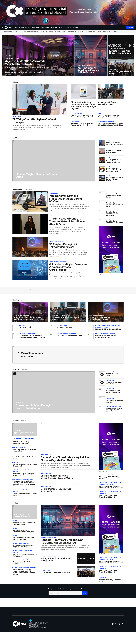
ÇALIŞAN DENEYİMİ (90, 31)
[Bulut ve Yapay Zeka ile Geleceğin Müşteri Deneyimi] (102, 408)
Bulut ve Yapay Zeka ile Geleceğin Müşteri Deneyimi (114, 409)
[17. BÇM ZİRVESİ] (15, 328)
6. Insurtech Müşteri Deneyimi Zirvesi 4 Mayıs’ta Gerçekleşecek (68, 267)
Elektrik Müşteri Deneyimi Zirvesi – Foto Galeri (114, 204)
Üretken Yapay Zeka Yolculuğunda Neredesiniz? (24, 465)
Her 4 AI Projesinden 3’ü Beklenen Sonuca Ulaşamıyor (24, 450)
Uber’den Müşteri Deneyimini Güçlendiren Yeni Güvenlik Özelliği (57, 477)
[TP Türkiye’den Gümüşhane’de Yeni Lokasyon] (39, 99)
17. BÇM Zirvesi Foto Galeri (113, 374)
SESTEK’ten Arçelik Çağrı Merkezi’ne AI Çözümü (21, 442)
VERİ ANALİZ (116, 31)
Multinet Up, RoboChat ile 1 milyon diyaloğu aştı (24, 555)
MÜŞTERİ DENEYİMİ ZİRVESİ (31, 31)
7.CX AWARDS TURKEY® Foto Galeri (69, 336)
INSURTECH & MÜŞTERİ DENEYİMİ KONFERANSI (107, 325)
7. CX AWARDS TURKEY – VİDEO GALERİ (114, 151)
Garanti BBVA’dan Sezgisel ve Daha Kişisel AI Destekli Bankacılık (111, 487)
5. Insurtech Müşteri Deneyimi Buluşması (113, 391)
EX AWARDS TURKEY (60, 31)
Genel (82, 100)
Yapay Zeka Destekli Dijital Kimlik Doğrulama (114, 143)
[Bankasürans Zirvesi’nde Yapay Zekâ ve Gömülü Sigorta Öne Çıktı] (68, 438)
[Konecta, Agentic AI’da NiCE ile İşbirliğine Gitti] (121, 45)
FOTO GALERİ (72, 333)
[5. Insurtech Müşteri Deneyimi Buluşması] (102, 391)
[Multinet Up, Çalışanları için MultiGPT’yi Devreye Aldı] (24, 512)
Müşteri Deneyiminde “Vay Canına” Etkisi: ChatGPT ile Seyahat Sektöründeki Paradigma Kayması (24, 572)
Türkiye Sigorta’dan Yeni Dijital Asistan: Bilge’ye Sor (23, 538)
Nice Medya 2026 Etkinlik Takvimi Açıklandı (111, 477)
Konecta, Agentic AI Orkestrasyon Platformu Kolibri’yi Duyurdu (62, 541)
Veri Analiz (16, 447)
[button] (3, 27)
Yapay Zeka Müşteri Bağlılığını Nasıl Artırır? (23, 474)
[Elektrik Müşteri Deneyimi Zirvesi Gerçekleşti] (102, 212)
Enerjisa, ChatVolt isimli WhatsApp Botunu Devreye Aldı (23, 531)
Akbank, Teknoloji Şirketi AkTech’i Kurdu (24, 494)
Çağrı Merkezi (82, 65)
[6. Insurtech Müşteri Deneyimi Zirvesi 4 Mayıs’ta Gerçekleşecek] (30, 270)
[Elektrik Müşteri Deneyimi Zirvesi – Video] (53, 160)
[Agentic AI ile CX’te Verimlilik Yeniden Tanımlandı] (38, 55)
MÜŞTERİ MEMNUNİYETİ (104, 31)
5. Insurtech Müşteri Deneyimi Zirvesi (108, 329)
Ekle (84, 593)
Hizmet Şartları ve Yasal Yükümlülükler (37, 627)
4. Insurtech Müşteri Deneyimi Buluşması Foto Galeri (105, 336)
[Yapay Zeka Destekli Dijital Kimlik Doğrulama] (102, 143)
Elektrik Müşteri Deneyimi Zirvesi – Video (115, 222)
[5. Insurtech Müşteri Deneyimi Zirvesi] (91, 328)
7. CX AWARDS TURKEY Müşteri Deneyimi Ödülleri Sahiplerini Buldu (32, 336)
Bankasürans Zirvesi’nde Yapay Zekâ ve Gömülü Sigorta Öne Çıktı (83, 116)
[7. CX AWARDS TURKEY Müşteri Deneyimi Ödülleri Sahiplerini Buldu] (15, 336)
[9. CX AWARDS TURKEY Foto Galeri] (102, 382)
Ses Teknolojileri (29, 438)
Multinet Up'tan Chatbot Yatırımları (21, 562)
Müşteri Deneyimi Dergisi (34, 624)
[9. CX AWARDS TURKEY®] (53, 328)
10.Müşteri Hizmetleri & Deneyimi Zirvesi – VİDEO (114, 179)
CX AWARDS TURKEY (7, 31)
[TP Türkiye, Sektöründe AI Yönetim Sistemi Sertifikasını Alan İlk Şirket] (30, 224)
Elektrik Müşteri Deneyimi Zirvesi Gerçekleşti (112, 213)
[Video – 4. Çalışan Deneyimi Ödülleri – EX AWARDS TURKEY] (102, 169)
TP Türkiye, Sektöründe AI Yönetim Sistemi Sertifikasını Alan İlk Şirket (110, 124)
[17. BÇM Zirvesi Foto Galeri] (102, 374)
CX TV (17, 171)
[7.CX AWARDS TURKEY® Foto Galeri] (53, 336)
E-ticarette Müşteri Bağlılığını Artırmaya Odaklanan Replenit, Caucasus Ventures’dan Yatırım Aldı (23, 483)
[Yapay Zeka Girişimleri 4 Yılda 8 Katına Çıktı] (24, 429)
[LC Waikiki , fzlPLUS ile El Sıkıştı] (121, 66)
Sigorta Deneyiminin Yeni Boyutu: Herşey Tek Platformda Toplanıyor (110, 116)
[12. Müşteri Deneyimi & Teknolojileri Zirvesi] (30, 247)
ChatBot (17, 513)
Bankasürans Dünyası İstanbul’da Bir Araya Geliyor (113, 195)
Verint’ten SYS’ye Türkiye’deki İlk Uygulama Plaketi (23, 523)
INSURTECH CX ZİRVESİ (47, 31)
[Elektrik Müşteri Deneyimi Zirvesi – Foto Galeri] (102, 203)
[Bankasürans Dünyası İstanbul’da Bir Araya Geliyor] (102, 194)
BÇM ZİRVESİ (18, 31)
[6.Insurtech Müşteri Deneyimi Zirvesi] (111, 91)
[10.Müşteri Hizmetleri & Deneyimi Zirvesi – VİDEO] (102, 178)
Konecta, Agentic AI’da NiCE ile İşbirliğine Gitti (55, 559)
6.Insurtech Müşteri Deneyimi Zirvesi (107, 103)
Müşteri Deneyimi (77, 113)
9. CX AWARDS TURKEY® (65, 327)
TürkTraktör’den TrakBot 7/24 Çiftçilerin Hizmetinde (22, 546)
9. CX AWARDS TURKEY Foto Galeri (114, 383)
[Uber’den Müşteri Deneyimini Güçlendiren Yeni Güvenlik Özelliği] (86, 476)
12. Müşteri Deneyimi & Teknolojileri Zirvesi (63, 245)
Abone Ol (130, 27)
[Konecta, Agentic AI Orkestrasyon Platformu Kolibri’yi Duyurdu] (90, 55)
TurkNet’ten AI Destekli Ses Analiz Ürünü (24, 457)
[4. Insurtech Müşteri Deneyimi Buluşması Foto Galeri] (91, 336)
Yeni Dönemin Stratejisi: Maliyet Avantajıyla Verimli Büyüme (82, 124)
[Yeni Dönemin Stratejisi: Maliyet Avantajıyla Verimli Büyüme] (30, 201)
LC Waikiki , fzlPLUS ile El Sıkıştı (55, 572)
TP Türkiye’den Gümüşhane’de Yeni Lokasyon (34, 121)
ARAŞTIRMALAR (72, 31)
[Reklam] (68, 12)
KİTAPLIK (80, 31)
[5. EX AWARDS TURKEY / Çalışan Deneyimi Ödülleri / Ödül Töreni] (102, 160)
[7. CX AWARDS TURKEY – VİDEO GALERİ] (102, 151)
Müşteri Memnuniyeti (19, 470)
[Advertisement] (68, 290)
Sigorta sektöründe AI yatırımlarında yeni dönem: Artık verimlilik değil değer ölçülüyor (83, 105)
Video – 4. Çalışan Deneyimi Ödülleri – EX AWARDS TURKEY (114, 170)
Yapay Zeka (90, 65)
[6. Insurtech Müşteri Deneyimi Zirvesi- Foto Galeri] (53, 392)
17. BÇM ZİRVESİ (25, 327)
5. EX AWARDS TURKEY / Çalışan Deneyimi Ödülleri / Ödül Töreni (114, 161)
